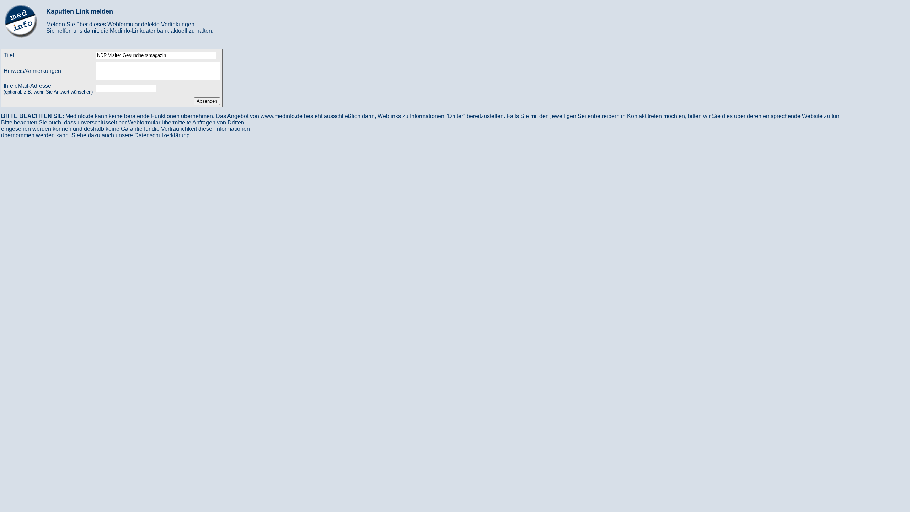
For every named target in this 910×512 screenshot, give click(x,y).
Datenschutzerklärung (162, 135)
